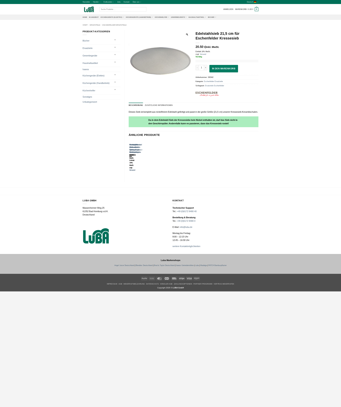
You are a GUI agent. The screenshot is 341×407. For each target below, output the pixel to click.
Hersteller (86, 2)
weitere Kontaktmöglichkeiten (186, 246)
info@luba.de (185, 227)
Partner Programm (202, 284)
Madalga (203, 265)
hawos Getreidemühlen (185, 265)
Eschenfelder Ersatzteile (114, 25)
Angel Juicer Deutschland (124, 265)
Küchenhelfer (161, 17)
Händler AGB (166, 284)
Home (85, 17)
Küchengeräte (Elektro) (111, 17)
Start (85, 25)
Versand (203, 54)
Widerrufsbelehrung (134, 284)
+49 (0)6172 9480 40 (187, 211)
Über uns (136, 2)
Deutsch (250, 2)
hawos (86, 69)
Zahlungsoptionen (183, 284)
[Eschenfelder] (212, 94)
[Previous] (130, 158)
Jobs (119, 2)
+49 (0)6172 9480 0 (186, 221)
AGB (120, 284)
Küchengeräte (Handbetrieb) (138, 17)
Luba (197, 265)
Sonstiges (87, 97)
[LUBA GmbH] (89, 9)
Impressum (112, 284)
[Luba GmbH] (96, 236)
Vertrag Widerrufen (224, 284)
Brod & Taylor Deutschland (164, 265)
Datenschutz (152, 284)
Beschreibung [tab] (136, 105)
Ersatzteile (95, 25)
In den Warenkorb (223, 68)
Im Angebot (94, 17)
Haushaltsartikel (196, 17)
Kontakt (127, 2)
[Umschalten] (115, 39)
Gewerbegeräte (178, 17)
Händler (96, 2)
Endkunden (107, 2)
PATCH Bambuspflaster (217, 265)
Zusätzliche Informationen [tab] (158, 105)
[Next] (137, 158)
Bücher (211, 17)
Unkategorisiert (90, 102)
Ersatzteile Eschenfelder (214, 86)
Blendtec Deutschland (144, 265)
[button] (246, 9)
